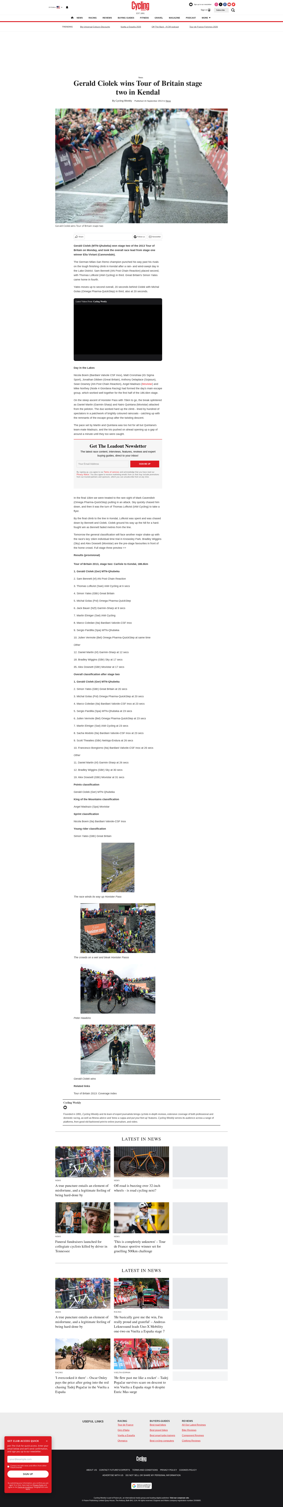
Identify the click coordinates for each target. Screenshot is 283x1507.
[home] (72, 18)
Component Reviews (193, 1435)
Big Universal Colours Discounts (95, 27)
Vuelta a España (126, 1435)
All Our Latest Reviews (194, 1425)
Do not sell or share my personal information (153, 1475)
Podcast (191, 18)
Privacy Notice (83, 474)
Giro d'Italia (123, 1430)
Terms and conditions (145, 1470)
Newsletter (156, 237)
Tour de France (125, 1425)
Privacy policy (168, 1470)
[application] (118, 329)
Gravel (159, 18)
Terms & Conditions (25, 1487)
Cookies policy (188, 1470)
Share (81, 237)
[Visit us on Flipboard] (233, 4)
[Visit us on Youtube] (229, 4)
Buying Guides (126, 18)
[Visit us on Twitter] (220, 4)
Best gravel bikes (159, 1430)
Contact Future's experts (114, 1470)
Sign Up (28, 1474)
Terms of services (112, 472)
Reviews (107, 18)
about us (91, 1470)
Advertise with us (112, 1475)
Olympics (122, 1440)
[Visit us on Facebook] (225, 4)
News (80, 18)
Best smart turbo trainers (162, 1435)
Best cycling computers (162, 1440)
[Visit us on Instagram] (216, 4)
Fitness (144, 18)
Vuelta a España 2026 (131, 27)
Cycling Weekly (124, 101)
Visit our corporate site (179, 1498)
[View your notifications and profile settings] (67, 7)
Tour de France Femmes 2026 (203, 27)
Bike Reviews (189, 1430)
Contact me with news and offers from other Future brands (28, 1466)
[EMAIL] (65, 1107)
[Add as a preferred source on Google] (141, 1486)
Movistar (147, 384)
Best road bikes (158, 1425)
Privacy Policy (38, 1485)
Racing (93, 18)
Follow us (141, 237)
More (205, 18)
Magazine (174, 18)
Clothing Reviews (191, 1440)
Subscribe (220, 10)
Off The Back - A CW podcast (165, 27)
